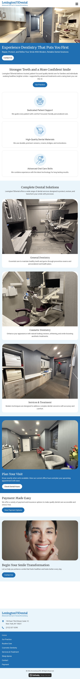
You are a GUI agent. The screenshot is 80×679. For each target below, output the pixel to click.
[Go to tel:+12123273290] (4, 627)
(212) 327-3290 (12, 627)
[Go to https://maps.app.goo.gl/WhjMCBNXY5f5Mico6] (4, 624)
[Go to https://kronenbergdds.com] (15, 4)
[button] (8, 57)
